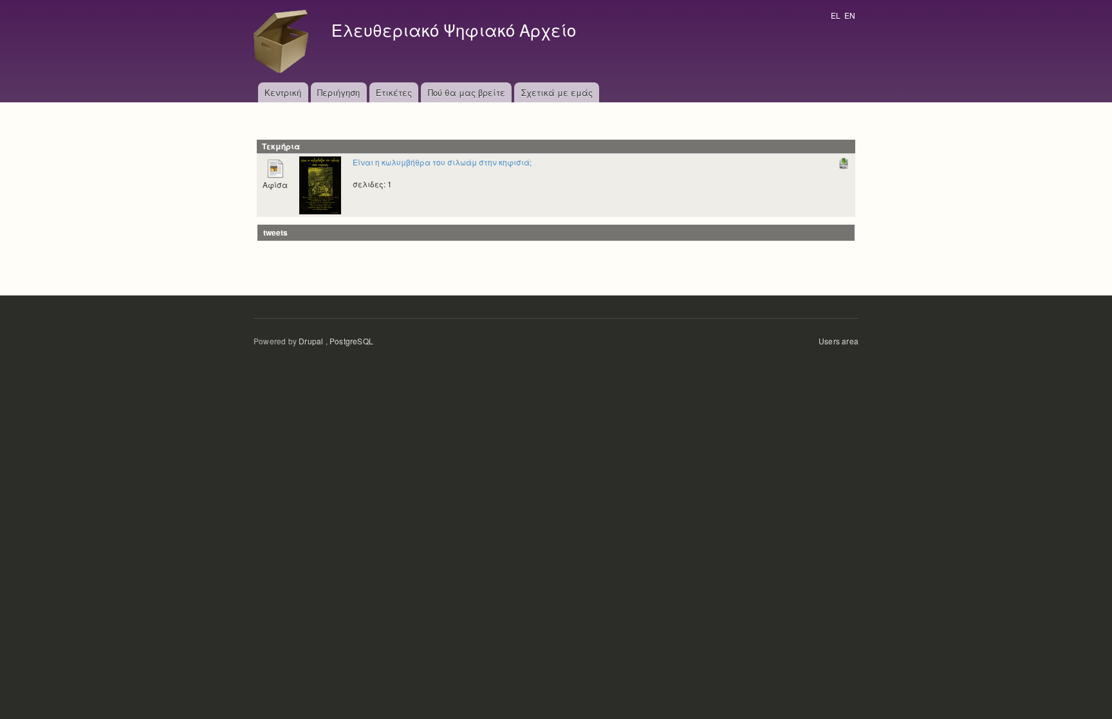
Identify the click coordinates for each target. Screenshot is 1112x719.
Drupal (311, 340)
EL (835, 15)
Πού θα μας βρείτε (466, 92)
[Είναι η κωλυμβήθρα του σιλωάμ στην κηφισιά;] (320, 183)
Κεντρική (282, 92)
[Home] (284, 41)
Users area (838, 340)
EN (849, 15)
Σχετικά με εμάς (557, 92)
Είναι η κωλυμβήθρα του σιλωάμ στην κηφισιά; (442, 161)
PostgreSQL (351, 340)
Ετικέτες (394, 92)
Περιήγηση (338, 92)
